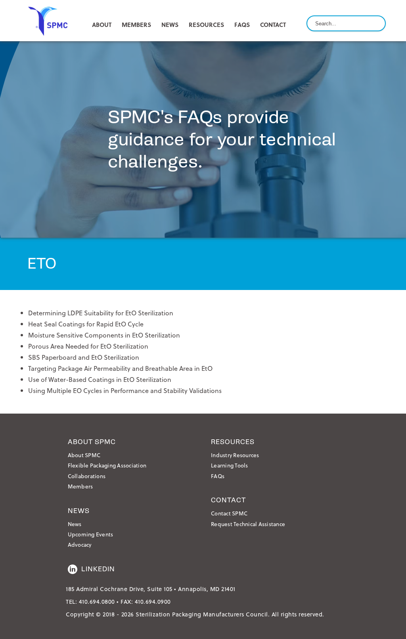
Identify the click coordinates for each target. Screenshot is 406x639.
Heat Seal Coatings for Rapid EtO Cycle (86, 323)
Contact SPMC (229, 513)
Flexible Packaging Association (107, 465)
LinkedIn (98, 569)
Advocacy (80, 544)
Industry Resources (235, 455)
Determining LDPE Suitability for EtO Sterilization (100, 312)
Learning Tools (229, 465)
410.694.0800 (97, 601)
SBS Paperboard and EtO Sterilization (83, 357)
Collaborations (87, 476)
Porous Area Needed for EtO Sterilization (88, 346)
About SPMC (84, 455)
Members (80, 486)
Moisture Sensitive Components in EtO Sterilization (104, 335)
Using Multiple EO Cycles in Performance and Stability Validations (125, 390)
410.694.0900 (153, 601)
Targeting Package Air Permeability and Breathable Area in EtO (120, 368)
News (75, 524)
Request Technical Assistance (248, 524)
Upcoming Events (90, 534)
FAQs (242, 24)
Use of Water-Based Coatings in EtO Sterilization (99, 379)
